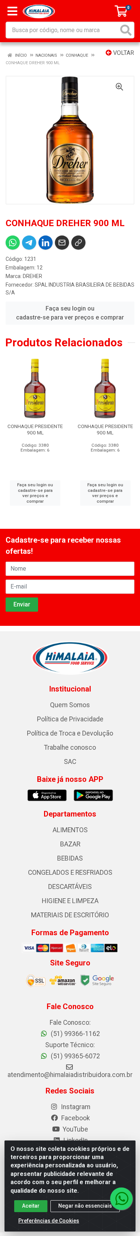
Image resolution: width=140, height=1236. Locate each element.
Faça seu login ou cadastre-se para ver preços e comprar (70, 313)
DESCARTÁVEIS (70, 886)
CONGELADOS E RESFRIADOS (70, 872)
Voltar (123, 52)
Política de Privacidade (70, 719)
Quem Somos (70, 705)
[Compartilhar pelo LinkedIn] (45, 242)
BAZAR (70, 844)
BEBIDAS (70, 858)
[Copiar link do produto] (78, 242)
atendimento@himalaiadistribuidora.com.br (70, 1075)
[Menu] (12, 11)
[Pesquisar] (126, 30)
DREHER (32, 276)
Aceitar (31, 1206)
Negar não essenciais (85, 1206)
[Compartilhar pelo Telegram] (29, 242)
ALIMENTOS (70, 830)
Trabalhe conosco (70, 747)
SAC (70, 761)
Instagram (74, 1107)
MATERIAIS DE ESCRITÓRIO (70, 915)
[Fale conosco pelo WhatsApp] (121, 1198)
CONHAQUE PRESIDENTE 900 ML (35, 429)
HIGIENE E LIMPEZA (70, 901)
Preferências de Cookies (48, 1221)
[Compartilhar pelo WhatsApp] (13, 242)
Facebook (75, 1118)
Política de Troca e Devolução (70, 733)
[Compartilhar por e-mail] (62, 242)
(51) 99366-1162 (74, 1033)
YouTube (74, 1129)
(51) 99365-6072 (74, 1056)
